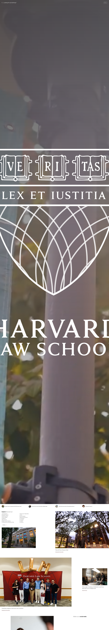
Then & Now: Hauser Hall (61, 550)
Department (24, 517)
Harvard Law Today (24, 513)
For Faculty (22, 519)
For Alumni (22, 522)
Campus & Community (6, 610)
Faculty (5, 516)
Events (23, 516)
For (22, 518)
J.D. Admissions (4, 513)
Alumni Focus (84, 590)
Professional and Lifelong (8, 522)
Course (4, 517)
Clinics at (4, 519)
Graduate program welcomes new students (12, 608)
